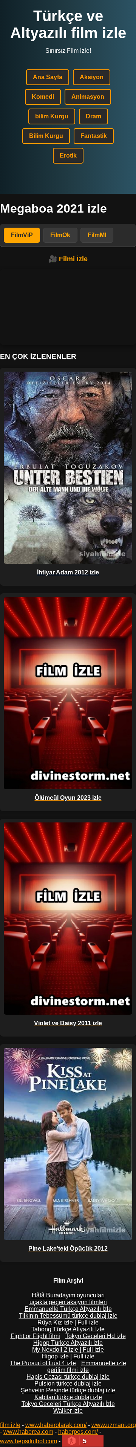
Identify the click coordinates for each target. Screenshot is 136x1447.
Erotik (68, 155)
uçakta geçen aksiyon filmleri (68, 1302)
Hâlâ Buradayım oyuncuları (68, 1295)
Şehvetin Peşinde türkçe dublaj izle (68, 1390)
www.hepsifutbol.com (28, 1441)
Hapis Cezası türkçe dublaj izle (68, 1377)
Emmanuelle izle (103, 1363)
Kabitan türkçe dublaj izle (68, 1397)
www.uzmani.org (113, 1425)
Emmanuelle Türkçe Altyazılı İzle (68, 1309)
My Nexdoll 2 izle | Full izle (68, 1349)
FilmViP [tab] (22, 235)
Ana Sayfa (47, 77)
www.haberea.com (28, 1432)
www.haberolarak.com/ (56, 1425)
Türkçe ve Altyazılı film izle (68, 24)
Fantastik (93, 136)
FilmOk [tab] (60, 235)
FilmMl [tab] (97, 235)
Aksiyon (92, 77)
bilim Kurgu (51, 116)
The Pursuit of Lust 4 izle (43, 1363)
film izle (10, 1425)
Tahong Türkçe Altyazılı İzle (68, 1329)
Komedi (43, 96)
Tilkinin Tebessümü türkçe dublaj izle (68, 1315)
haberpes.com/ (78, 1432)
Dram (93, 116)
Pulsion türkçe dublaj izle (68, 1383)
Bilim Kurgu (46, 136)
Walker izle (68, 1410)
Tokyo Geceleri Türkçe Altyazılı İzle (68, 1404)
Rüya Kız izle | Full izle (68, 1322)
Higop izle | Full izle (68, 1356)
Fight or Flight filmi (35, 1336)
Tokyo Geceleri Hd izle (95, 1336)
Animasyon (87, 96)
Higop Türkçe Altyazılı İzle (68, 1343)
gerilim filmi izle (68, 1370)
